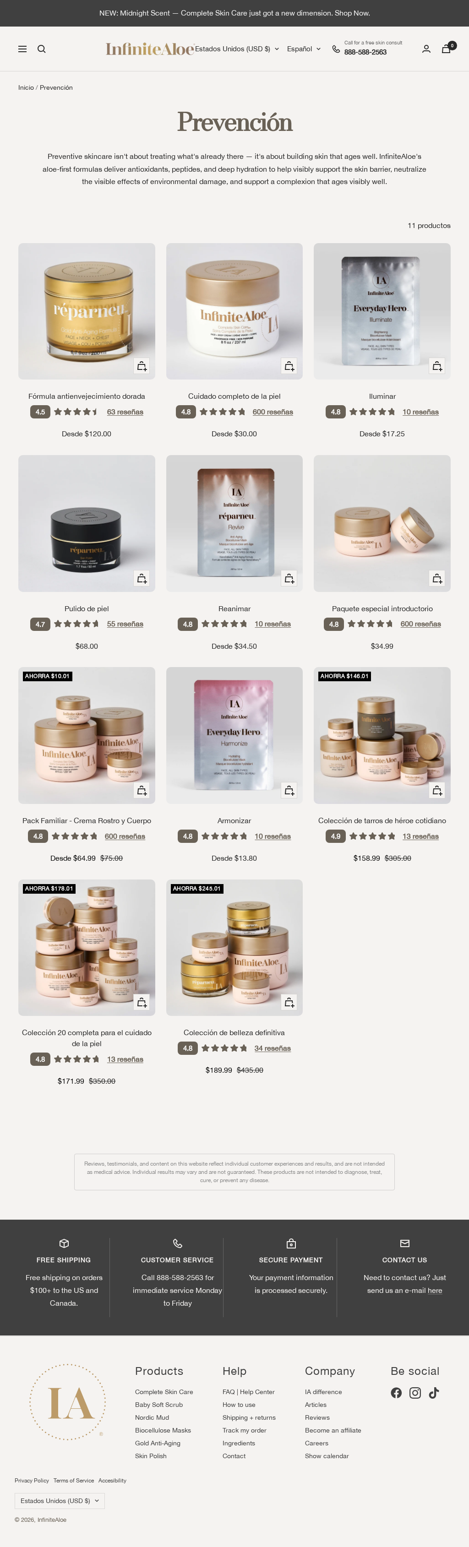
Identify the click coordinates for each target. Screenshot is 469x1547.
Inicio (26, 87)
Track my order (245, 1430)
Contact (234, 1456)
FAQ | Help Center (249, 1391)
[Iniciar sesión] (426, 49)
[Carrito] (446, 48)
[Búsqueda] (42, 49)
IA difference (323, 1391)
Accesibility (112, 1480)
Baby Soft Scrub (159, 1404)
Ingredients (239, 1443)
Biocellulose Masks (163, 1430)
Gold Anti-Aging (157, 1443)
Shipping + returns (249, 1417)
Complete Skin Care (164, 1391)
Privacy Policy (32, 1480)
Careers (316, 1443)
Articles (316, 1404)
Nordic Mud (152, 1417)
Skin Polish (151, 1456)
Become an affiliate (333, 1430)
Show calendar (327, 1456)
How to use (239, 1404)
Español (299, 49)
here (435, 1290)
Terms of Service (74, 1480)
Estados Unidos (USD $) (232, 49)
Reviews (317, 1417)
